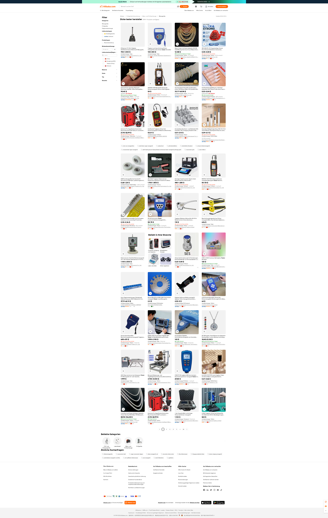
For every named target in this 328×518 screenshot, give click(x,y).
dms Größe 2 (202, 149)
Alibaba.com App (194, 502)
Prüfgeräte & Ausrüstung (133, 16)
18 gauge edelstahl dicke (198, 454)
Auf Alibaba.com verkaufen (210, 470)
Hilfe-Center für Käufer (184, 470)
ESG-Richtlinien (107, 476)
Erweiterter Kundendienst (135, 479)
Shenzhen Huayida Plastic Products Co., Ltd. (132, 186)
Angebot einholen (158, 473)
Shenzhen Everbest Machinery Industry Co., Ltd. (187, 382)
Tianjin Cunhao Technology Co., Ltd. (184, 265)
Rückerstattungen (183, 479)
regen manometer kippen (137, 454)
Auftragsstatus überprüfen (210, 476)
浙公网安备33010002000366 (192, 515)
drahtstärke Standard (187, 146)
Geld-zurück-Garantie (134, 473)
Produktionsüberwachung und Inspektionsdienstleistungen (136, 483)
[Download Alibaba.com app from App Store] (206, 502)
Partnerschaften (207, 483)
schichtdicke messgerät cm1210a (112, 457)
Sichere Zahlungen (133, 470)
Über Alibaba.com (108, 466)
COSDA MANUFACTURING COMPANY (131, 304)
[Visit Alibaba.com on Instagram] (214, 490)
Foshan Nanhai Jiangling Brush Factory (131, 227)
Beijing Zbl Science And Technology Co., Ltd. (159, 186)
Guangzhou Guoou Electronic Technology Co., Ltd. (187, 344)
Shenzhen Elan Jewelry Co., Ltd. (183, 95)
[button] (178, 6)
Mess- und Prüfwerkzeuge (149, 16)
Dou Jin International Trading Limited (184, 227)
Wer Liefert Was (188, 510)
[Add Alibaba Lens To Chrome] (130, 502)
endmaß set (161, 146)
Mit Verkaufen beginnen (209, 473)
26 (183, 429)
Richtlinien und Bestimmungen (136, 487)
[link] (326, 502)
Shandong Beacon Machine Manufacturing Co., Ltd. (214, 266)
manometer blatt (122, 454)
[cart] (201, 6)
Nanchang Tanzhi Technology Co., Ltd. (185, 187)
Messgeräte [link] (162, 16)
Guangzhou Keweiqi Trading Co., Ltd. (130, 344)
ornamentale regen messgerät (130, 149)
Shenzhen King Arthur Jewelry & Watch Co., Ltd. (187, 57)
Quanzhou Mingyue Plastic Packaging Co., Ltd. (214, 98)
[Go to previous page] (159, 429)
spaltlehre (171, 457)
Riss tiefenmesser (183, 454)
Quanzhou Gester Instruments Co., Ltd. (131, 55)
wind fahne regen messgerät (146, 146)
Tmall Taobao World (154, 510)
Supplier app (161, 502)
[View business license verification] (179, 515)
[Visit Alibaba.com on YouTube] (218, 490)
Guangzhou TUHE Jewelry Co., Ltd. (130, 98)
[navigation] (109, 223)
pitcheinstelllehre (173, 146)
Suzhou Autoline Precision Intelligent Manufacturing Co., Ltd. (133, 137)
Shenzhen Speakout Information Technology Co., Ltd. (214, 344)
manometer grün (190, 149)
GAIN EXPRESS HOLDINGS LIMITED (157, 136)
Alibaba (122, 16)
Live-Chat (180, 473)
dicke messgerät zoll (153, 454)
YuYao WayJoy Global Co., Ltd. (209, 382)
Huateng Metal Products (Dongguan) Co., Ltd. (187, 136)
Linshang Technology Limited (209, 304)
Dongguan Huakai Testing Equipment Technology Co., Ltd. (160, 382)
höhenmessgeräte (108, 454)
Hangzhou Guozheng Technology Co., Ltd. (213, 187)
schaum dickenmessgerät (203, 146)
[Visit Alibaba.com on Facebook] (204, 490)
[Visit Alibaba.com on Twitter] (211, 490)
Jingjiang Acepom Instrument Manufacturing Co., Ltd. (214, 225)
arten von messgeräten (128, 146)
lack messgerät (146, 457)
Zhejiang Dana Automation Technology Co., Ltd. (160, 343)
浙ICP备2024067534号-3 (207, 515)
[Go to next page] (186, 429)
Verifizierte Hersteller (159, 470)
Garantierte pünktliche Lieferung (137, 476)
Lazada (162, 510)
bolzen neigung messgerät (215, 454)
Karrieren (105, 479)
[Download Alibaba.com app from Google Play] (219, 502)
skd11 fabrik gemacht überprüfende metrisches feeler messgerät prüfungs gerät (162, 149)
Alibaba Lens (107, 502)
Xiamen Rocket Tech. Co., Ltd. (209, 57)
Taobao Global (169, 510)
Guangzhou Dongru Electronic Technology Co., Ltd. (160, 227)
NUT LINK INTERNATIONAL (155, 304)
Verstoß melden (182, 486)
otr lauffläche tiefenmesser (131, 457)
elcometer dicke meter (168, 454)
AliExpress (138, 510)
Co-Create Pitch (107, 473)
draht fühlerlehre (159, 457)
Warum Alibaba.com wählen (110, 470)
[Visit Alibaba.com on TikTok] (221, 490)
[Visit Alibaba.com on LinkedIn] (208, 490)
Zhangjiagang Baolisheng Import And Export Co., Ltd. (214, 140)
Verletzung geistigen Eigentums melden (188, 483)
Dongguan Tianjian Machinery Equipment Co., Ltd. (160, 55)
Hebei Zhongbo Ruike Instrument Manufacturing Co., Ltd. (187, 304)
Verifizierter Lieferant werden (211, 479)
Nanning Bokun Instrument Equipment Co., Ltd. (160, 96)
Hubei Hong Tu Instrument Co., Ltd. (130, 382)
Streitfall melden (182, 476)
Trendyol (180, 510)
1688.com (145, 510)
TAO (176, 510)
